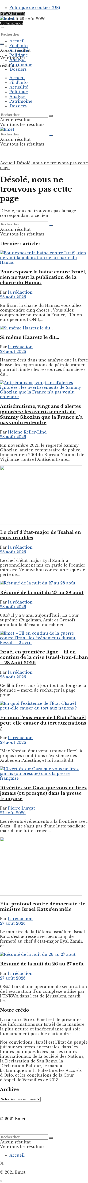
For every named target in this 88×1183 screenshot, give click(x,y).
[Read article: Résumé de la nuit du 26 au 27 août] (44, 954)
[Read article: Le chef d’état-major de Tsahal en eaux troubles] (44, 495)
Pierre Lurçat (21, 808)
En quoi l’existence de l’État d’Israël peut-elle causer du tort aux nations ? (43, 723)
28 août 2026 (13, 297)
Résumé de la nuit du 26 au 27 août (42, 964)
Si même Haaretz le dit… (29, 337)
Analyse (17, 59)
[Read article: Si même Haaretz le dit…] (44, 328)
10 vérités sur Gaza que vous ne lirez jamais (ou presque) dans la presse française (43, 793)
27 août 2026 (13, 812)
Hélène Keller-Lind (27, 432)
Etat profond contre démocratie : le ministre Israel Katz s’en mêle (42, 906)
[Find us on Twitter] (2, 1163)
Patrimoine (20, 64)
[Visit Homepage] (7, 18)
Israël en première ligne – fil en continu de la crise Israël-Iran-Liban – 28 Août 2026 (44, 657)
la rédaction (20, 292)
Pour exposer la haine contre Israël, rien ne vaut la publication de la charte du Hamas (43, 277)
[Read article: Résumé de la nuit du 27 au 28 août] (44, 583)
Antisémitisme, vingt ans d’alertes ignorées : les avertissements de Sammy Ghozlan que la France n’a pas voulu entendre (41, 414)
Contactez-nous (11, 23)
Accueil (17, 41)
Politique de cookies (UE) (34, 7)
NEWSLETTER (12, 14)
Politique (18, 55)
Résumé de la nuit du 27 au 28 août (42, 592)
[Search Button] (2, 44)
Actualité (18, 50)
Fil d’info (18, 45)
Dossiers (18, 69)
